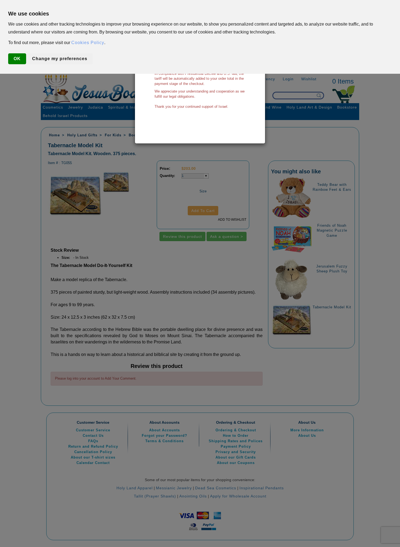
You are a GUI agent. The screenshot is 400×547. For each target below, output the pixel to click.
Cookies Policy (87, 42)
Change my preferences (59, 58)
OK (17, 58)
